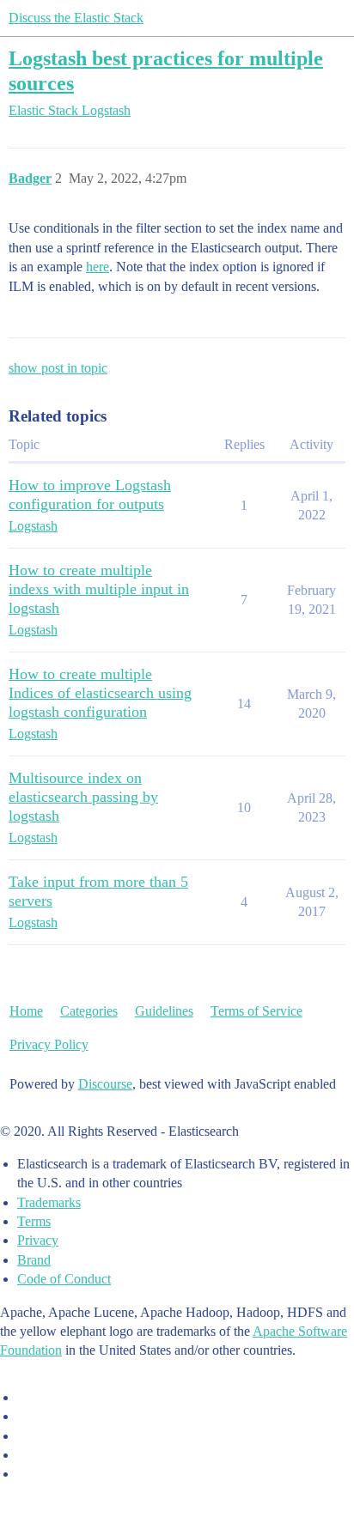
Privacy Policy (48, 1044)
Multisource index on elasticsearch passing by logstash (83, 796)
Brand (34, 1260)
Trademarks (49, 1202)
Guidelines (164, 1011)
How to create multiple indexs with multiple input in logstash (99, 588)
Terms (34, 1221)
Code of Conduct (64, 1278)
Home (26, 1011)
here (97, 266)
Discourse (105, 1084)
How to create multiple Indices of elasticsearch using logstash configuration (100, 692)
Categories (89, 1011)
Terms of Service (256, 1011)
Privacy (37, 1240)
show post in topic (58, 368)
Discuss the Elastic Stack (76, 17)
